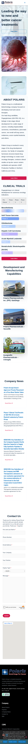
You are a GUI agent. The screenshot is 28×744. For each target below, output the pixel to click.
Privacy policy (22, 741)
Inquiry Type (7, 568)
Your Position (6, 560)
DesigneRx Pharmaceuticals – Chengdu (10, 357)
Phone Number (7, 537)
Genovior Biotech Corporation (10, 729)
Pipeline (4, 709)
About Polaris (5, 707)
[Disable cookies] (26, 737)
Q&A (3, 716)
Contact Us (5, 714)
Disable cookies (13, 741)
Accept (5, 741)
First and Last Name (9, 529)
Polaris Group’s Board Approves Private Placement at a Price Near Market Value (14, 390)
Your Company (7, 552)
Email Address (7, 545)
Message (6, 576)
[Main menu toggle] (25, 2)
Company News (6, 712)
